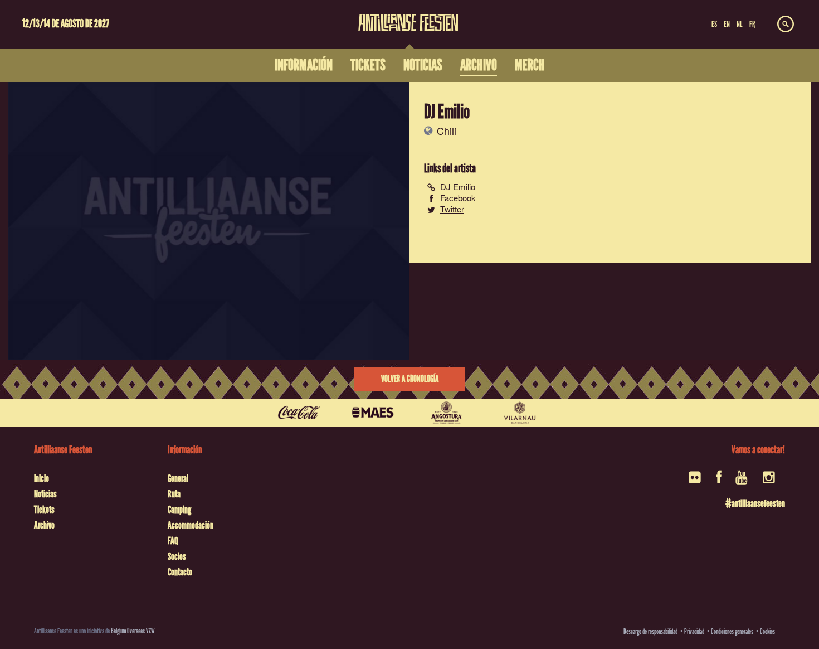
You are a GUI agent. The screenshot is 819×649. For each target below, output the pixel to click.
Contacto (180, 572)
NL (739, 24)
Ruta (174, 494)
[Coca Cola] (299, 412)
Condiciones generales (732, 631)
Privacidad (694, 631)
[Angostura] (446, 412)
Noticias (45, 494)
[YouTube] (742, 481)
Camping (179, 509)
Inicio (41, 478)
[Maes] (372, 412)
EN (727, 24)
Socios (177, 556)
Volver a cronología (409, 379)
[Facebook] (719, 481)
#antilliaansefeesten (755, 503)
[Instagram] (770, 481)
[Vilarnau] (520, 412)
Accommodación (190, 525)
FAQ (173, 541)
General (178, 478)
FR (752, 24)
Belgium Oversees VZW (133, 631)
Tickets (44, 509)
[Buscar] (785, 24)
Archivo (44, 525)
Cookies (767, 631)
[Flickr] (696, 481)
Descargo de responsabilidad (650, 631)
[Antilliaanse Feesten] (408, 15)
